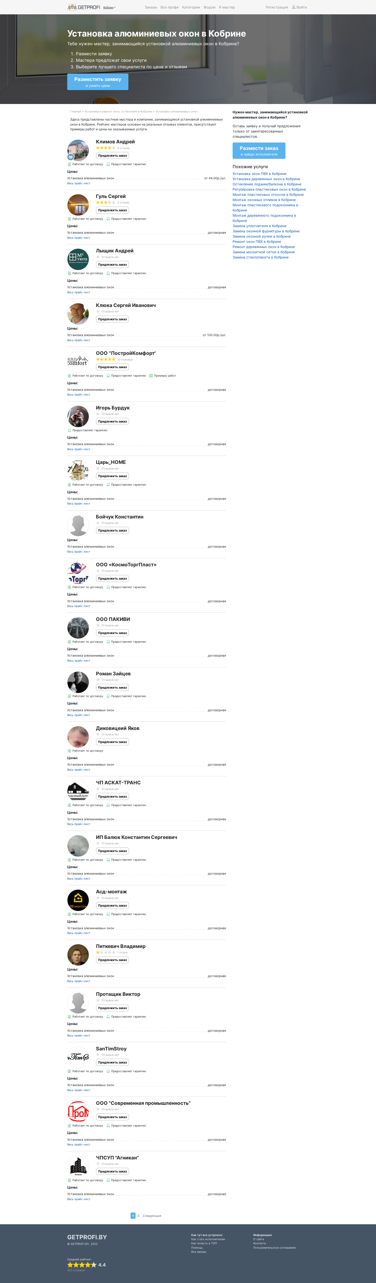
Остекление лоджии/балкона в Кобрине (267, 184)
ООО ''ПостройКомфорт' (126, 353)
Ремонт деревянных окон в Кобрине (264, 247)
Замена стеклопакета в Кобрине (261, 257)
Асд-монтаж (111, 891)
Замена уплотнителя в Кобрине (259, 226)
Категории (191, 7)
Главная (75, 111)
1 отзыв (122, 952)
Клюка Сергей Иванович (126, 305)
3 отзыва (123, 202)
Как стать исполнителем (208, 1239)
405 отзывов (76, 1270)
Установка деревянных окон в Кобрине (266, 179)
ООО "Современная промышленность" (143, 1103)
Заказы (151, 7)
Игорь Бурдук (113, 408)
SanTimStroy (111, 1049)
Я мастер (227, 7)
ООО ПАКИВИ (113, 619)
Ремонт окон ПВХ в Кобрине (257, 241)
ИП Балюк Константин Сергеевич (136, 837)
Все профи (170, 7)
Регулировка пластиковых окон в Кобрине (269, 189)
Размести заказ (259, 151)
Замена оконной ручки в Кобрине (262, 236)
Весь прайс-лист (78, 183)
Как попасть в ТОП (204, 1243)
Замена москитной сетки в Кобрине (264, 252)
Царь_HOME (111, 462)
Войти (302, 7)
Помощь (197, 1247)
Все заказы (198, 1251)
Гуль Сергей (111, 196)
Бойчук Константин (119, 517)
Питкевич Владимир (121, 946)
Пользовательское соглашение (274, 1247)
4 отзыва (123, 148)
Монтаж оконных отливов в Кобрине (264, 200)
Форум (209, 7)
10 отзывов (125, 359)
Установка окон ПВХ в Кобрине (259, 173)
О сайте (258, 1239)
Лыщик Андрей (115, 250)
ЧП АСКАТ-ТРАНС (118, 782)
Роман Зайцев (113, 673)
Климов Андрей (115, 141)
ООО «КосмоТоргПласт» (126, 564)
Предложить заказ (112, 155)
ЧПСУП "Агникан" (117, 1158)
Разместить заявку (97, 82)
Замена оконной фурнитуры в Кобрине (266, 231)
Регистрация (277, 7)
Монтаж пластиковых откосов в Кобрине (268, 194)
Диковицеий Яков (117, 728)
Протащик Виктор (118, 994)
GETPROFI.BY (87, 1237)
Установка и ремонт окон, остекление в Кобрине (118, 111)
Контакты (259, 1243)
